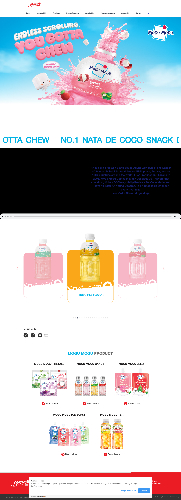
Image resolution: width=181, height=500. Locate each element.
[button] (73, 317)
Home (28, 13)
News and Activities (108, 13)
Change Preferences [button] (128, 491)
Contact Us (125, 13)
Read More (51, 403)
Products (56, 13)
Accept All (144, 491)
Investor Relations (72, 13)
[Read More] (43, 403)
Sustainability (89, 13)
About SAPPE (41, 13)
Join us (138, 13)
